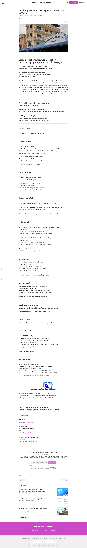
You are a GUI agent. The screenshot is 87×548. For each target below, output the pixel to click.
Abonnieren (73, 2)
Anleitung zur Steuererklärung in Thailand (33, 499)
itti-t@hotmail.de (28, 422)
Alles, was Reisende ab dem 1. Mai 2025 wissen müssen (32, 510)
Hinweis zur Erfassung (63, 538)
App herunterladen (50, 541)
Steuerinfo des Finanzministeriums (30, 489)
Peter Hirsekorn (27, 492)
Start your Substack (38, 541)
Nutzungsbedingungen (52, 465)
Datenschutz (47, 538)
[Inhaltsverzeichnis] (1, 274)
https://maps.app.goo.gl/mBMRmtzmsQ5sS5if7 (34, 375)
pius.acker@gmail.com (30, 441)
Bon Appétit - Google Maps (27, 347)
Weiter (63, 480)
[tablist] (23, 485)
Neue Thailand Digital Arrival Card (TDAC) (33, 508)
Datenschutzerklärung (45, 468)
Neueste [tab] (25, 485)
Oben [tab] (21, 485)
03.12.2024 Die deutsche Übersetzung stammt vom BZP (32, 491)
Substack (30, 545)
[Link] (17, 60)
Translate (21, 7)
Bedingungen (53, 538)
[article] (43, 492)
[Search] (64, 2)
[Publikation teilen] (67, 2)
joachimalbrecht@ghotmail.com (33, 398)
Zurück (23, 480)
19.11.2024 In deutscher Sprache (26, 500)
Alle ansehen (23, 517)
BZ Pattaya (27, 502)
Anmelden (82, 2)
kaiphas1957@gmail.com (30, 433)
